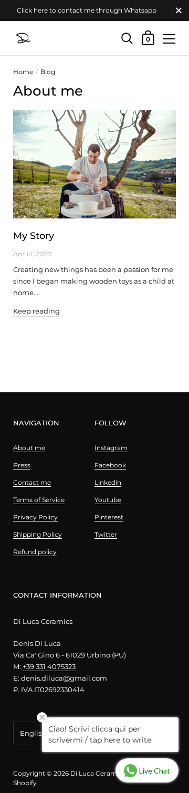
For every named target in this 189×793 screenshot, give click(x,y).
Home (23, 72)
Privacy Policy (35, 517)
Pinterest (108, 517)
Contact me (32, 482)
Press (21, 465)
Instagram (111, 448)
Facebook (110, 465)
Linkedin (107, 482)
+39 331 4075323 (49, 666)
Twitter (105, 534)
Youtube (107, 500)
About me (29, 448)
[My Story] (94, 164)
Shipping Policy (37, 534)
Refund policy (35, 552)
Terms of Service (39, 500)
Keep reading (36, 311)
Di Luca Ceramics (97, 773)
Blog (47, 72)
